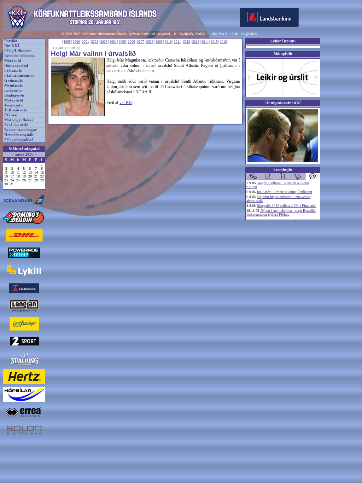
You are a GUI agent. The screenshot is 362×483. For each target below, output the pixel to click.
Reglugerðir (14, 95)
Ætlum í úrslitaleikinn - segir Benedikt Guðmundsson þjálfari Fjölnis (281, 212)
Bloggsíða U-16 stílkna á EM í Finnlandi (286, 206)
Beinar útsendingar (20, 130)
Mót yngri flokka (19, 120)
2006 (131, 41)
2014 (205, 41)
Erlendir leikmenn (19, 56)
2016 (223, 41)
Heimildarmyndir (19, 135)
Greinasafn (13, 80)
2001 (85, 41)
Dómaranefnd (16, 66)
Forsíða (10, 41)
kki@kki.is (249, 34)
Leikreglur (13, 90)
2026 (29, 154)
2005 (122, 41)
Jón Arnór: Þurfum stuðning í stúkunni (284, 192)
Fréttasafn (13, 70)
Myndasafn (13, 85)
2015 (214, 41)
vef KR (125, 102)
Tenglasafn (13, 105)
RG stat (11, 115)
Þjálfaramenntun (19, 75)
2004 (113, 41)
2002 (94, 41)
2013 (195, 41)
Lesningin (283, 170)
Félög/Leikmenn (17, 51)
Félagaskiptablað (19, 140)
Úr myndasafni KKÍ (282, 103)
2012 (186, 41)
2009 (159, 41)
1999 (67, 41)
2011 (177, 41)
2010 (168, 41)
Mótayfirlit (13, 100)
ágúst (19, 154)
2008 (149, 41)
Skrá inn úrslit (16, 125)
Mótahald (12, 61)
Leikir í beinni (283, 41)
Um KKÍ (11, 46)
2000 (76, 41)
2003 (103, 41)
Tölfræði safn (15, 110)
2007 (140, 41)
